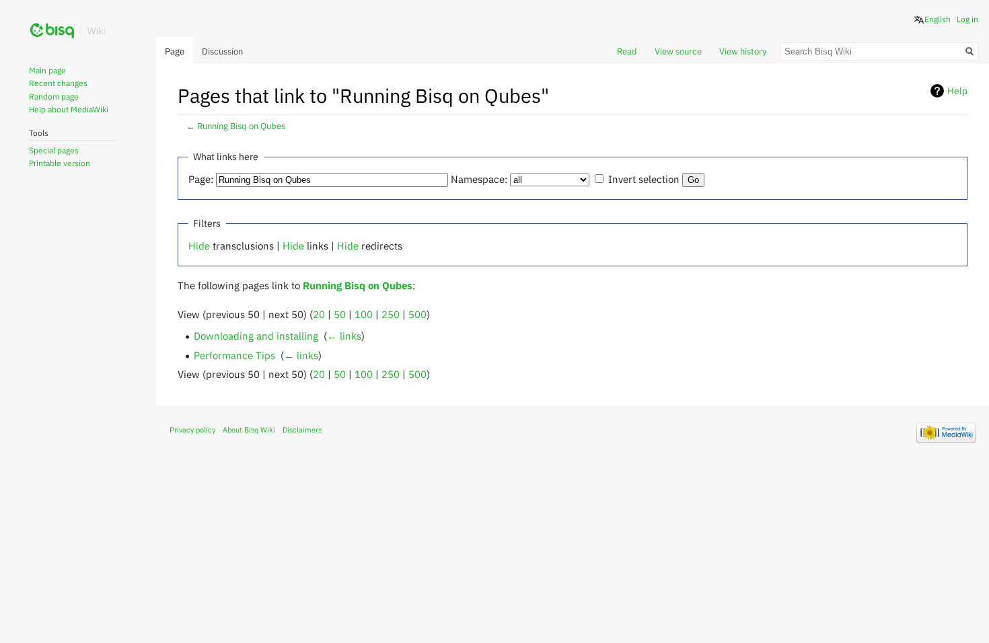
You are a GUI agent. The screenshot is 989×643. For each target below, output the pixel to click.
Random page (54, 96)
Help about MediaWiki (68, 109)
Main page (47, 70)
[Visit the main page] (68, 30)
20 (319, 314)
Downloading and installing (256, 335)
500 (417, 314)
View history (742, 51)
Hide (199, 245)
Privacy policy (192, 429)
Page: (200, 179)
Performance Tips (234, 355)
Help (957, 91)
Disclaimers (302, 429)
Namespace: (479, 179)
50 (340, 314)
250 (390, 314)
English (937, 19)
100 (364, 314)
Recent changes (58, 83)
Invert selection (644, 179)
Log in (967, 19)
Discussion (222, 51)
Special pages (54, 150)
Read (627, 51)
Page (174, 51)
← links (344, 335)
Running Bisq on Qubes (241, 126)
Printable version (59, 163)
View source (678, 51)
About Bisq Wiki (249, 429)
